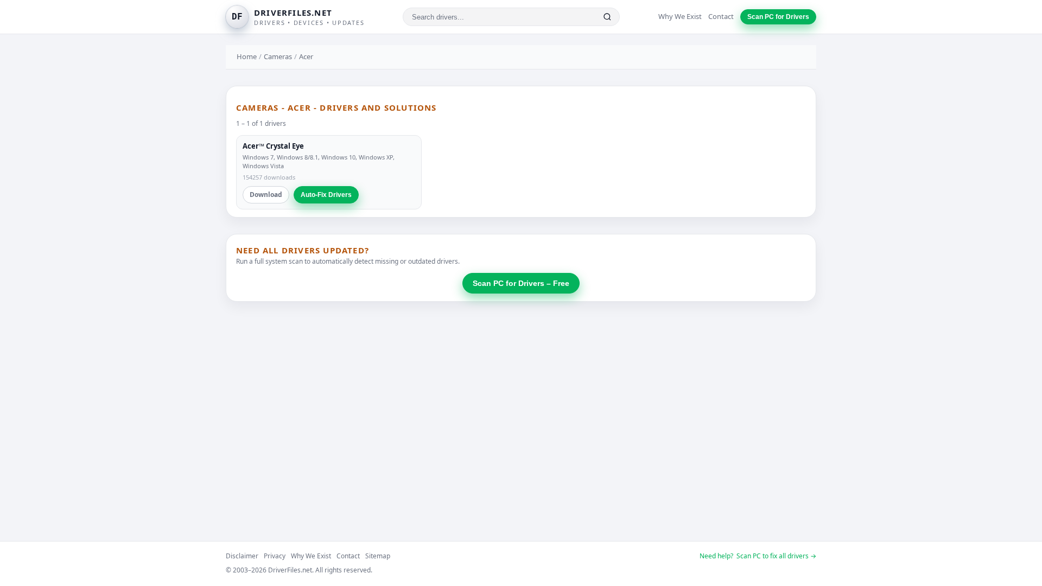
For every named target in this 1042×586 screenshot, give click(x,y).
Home (247, 56)
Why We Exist (680, 16)
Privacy (274, 555)
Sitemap (377, 555)
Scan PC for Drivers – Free (521, 283)
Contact (721, 16)
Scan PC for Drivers (778, 17)
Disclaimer (242, 555)
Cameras (278, 56)
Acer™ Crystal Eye (273, 146)
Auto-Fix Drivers (326, 195)
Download (266, 194)
